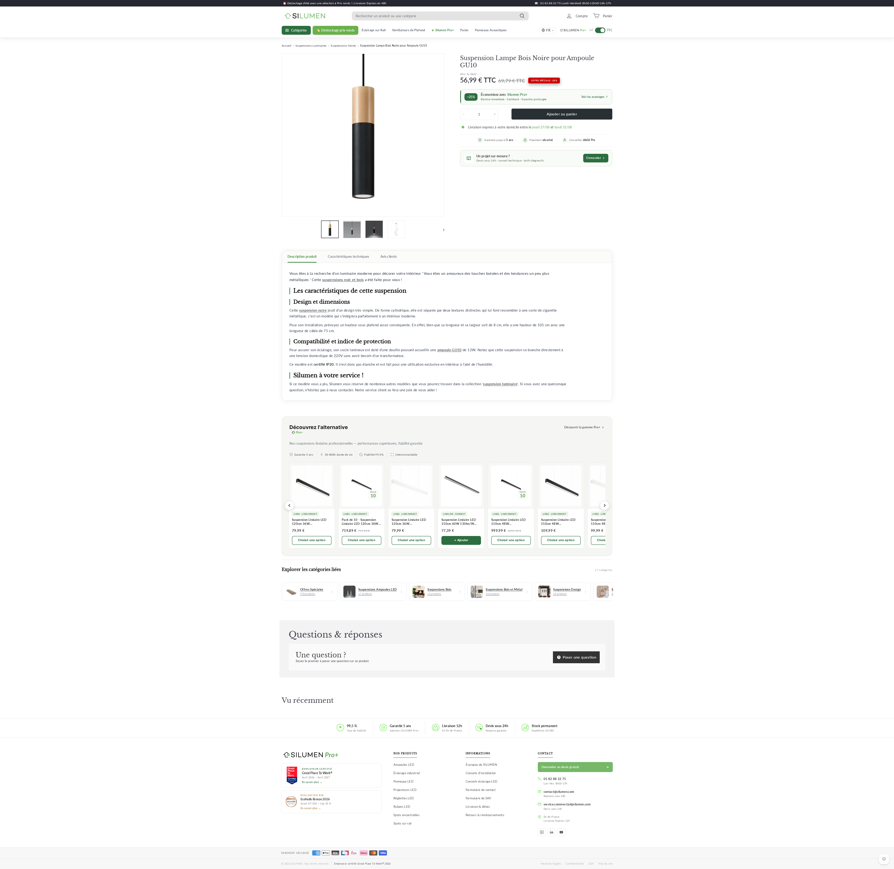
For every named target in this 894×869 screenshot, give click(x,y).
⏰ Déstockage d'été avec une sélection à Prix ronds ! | (318, 3)
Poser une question (579, 657)
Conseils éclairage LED (482, 781)
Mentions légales (551, 863)
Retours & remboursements (485, 815)
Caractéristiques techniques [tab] (348, 256)
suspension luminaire (500, 384)
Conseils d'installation (481, 773)
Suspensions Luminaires (311, 45)
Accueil (286, 45)
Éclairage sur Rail (374, 30)
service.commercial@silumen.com (567, 804)
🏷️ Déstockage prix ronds (335, 30)
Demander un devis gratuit (560, 767)
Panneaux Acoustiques (491, 30)
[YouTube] (561, 832)
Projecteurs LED (405, 790)
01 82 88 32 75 (555, 779)
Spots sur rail (402, 823)
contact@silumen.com (559, 791)
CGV (591, 863)
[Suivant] (441, 229)
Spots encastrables (406, 815)
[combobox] (440, 15)
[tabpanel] (447, 331)
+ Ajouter (461, 540)
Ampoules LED (403, 764)
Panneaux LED (403, 781)
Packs (464, 30)
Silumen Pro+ (444, 30)
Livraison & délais (478, 806)
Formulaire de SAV (478, 798)
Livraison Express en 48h (370, 3)
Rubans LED (401, 806)
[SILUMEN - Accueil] (331, 755)
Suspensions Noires (343, 45)
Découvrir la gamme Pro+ (582, 427)
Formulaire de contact (481, 790)
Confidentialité (575, 863)
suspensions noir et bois (343, 280)
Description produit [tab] (302, 256)
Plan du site (606, 863)
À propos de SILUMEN (481, 764)
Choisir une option (311, 540)
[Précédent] (289, 505)
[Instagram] (542, 832)
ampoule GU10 (449, 350)
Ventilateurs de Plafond (408, 30)
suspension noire (313, 310)
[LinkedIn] (551, 832)
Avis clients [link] (388, 256)
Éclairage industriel (406, 773)
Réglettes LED (403, 798)
